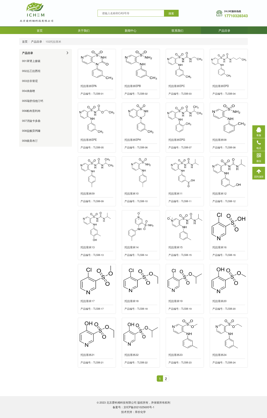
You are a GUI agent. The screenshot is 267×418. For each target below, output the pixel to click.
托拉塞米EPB (133, 86)
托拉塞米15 (175, 247)
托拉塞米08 (219, 140)
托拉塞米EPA (89, 86)
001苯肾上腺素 (31, 61)
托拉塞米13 (88, 247)
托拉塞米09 (88, 193)
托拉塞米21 (88, 355)
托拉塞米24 (219, 355)
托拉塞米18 (132, 301)
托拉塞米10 (132, 193)
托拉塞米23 (175, 355)
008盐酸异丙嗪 (31, 131)
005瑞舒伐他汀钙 (32, 101)
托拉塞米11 (175, 193)
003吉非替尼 (30, 81)
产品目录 (224, 30)
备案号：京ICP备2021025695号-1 (133, 407)
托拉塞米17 (88, 301)
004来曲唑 (28, 91)
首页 (40, 30)
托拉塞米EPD (220, 86)
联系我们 (177, 30)
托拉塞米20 (219, 301)
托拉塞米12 (219, 193)
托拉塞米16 (219, 247)
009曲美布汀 (30, 141)
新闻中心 (130, 30)
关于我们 (84, 30)
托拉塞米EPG (176, 140)
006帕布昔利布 (31, 111)
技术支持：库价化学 (133, 412)
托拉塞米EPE (89, 140)
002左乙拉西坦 (31, 71)
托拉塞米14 (132, 247)
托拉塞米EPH (133, 140)
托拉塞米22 (132, 355)
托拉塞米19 (175, 301)
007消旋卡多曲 (31, 121)
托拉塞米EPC (176, 86)
